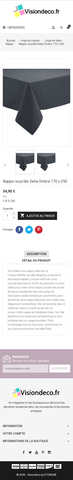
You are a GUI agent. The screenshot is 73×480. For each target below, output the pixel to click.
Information (12, 426)
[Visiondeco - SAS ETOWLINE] (36, 392)
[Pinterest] (38, 229)
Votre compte (14, 433)
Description (36, 254)
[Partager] (19, 229)
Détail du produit (36, 260)
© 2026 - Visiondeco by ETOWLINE (36, 474)
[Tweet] (29, 229)
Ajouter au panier (37, 215)
